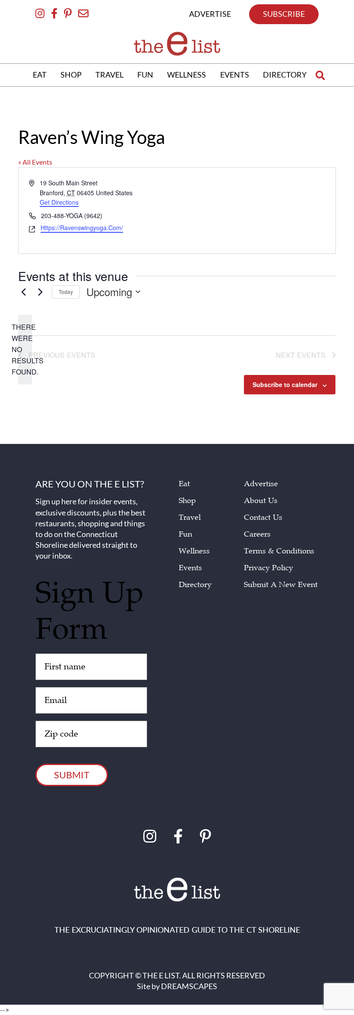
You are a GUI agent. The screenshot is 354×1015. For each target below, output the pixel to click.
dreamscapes (189, 986)
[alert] (25, 349)
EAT (40, 74)
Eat (184, 483)
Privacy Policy (268, 567)
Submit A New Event (281, 584)
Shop (187, 500)
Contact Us (263, 517)
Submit (71, 775)
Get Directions (59, 202)
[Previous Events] (23, 292)
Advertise (261, 483)
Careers (257, 534)
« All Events (35, 162)
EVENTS (234, 74)
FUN (145, 74)
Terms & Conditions (279, 551)
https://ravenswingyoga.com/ (82, 228)
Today (66, 291)
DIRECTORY (285, 74)
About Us (261, 500)
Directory (195, 584)
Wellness (194, 551)
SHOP (71, 74)
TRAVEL (109, 74)
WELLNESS (186, 74)
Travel (190, 517)
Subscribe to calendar (285, 384)
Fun (185, 534)
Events (190, 567)
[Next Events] (40, 292)
